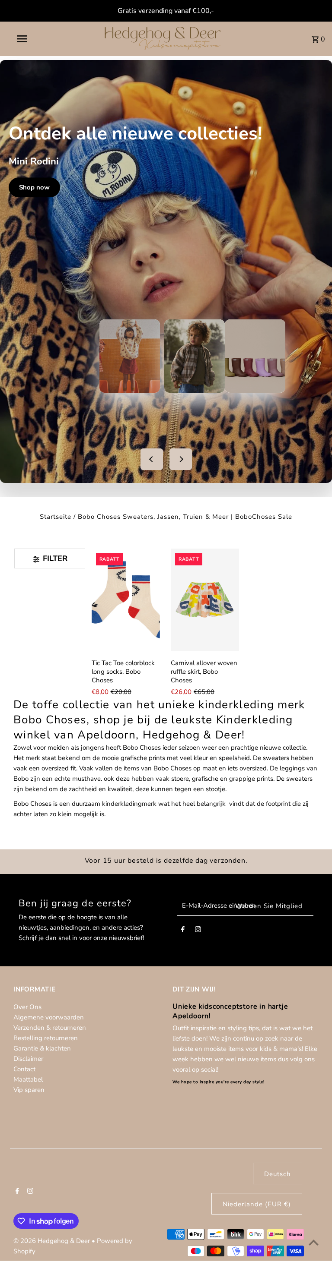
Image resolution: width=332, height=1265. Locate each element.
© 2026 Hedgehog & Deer (52, 1241)
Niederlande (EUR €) (257, 1204)
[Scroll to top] (313, 1242)
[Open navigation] (38, 39)
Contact (24, 1069)
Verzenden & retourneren (49, 1027)
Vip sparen (29, 1089)
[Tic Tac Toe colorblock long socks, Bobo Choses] (126, 600)
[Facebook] (183, 931)
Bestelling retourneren (45, 1038)
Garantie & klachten (42, 1048)
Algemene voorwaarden (48, 1017)
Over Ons (27, 1007)
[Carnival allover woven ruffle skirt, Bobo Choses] (205, 600)
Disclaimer (28, 1058)
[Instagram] (198, 931)
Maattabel (28, 1079)
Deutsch (277, 1174)
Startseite (55, 516)
